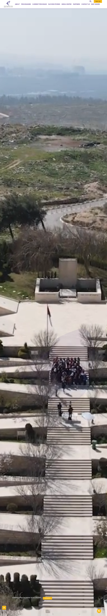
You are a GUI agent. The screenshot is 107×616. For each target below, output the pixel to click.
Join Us (97, 1)
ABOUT (17, 4)
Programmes (26, 4)
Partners (76, 4)
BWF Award (95, 4)
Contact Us (85, 4)
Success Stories (54, 4)
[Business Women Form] (8, 4)
